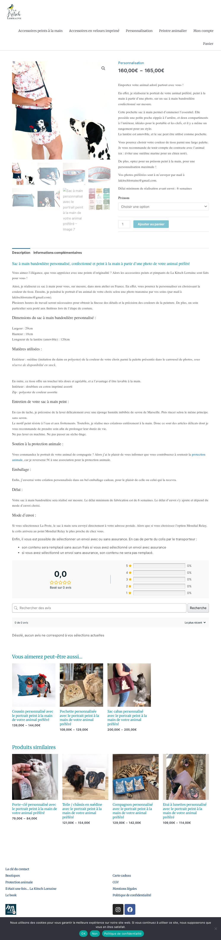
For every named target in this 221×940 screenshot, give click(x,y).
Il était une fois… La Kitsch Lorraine (30, 889)
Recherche (198, 608)
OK (83, 933)
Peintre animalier (173, 31)
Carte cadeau (122, 875)
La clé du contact (17, 869)
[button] (103, 68)
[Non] (215, 928)
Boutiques (12, 875)
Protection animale (19, 882)
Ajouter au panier (151, 224)
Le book (11, 895)
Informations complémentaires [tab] (57, 253)
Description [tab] (21, 253)
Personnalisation (139, 31)
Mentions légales (125, 889)
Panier (208, 44)
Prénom (123, 197)
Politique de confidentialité (132, 895)
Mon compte (203, 31)
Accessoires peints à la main (40, 31)
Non (95, 933)
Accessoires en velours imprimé (94, 31)
